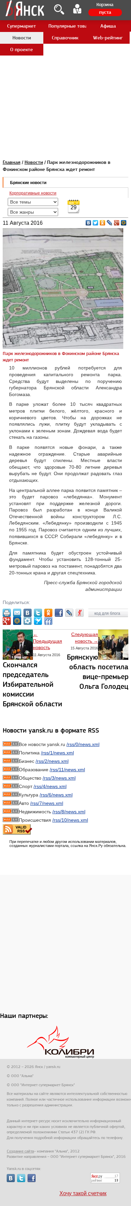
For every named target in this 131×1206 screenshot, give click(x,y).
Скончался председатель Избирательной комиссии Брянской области (32, 684)
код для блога (107, 613)
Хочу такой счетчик (82, 1193)
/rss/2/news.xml (52, 761)
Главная (11, 162)
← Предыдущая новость (47, 641)
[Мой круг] (28, 621)
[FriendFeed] (48, 621)
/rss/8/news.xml (68, 811)
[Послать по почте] (17, 613)
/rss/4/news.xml (50, 786)
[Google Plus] (116, 222)
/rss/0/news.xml (83, 744)
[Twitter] (95, 222)
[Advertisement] (65, 65)
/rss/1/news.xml (57, 752)
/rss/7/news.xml (46, 803)
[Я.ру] (80, 613)
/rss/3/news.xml (59, 778)
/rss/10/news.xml (70, 820)
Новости (34, 162)
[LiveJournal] (109, 222)
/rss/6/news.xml (56, 794)
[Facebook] (59, 613)
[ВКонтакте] (88, 222)
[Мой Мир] (123, 222)
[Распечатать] (7, 613)
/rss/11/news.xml (67, 769)
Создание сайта (20, 1151)
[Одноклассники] (102, 222)
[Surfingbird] (38, 621)
